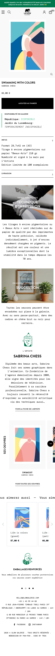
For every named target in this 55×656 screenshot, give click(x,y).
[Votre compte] (44, 12)
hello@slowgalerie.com (27, 598)
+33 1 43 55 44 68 (27, 601)
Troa (44, 636)
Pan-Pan (26, 636)
